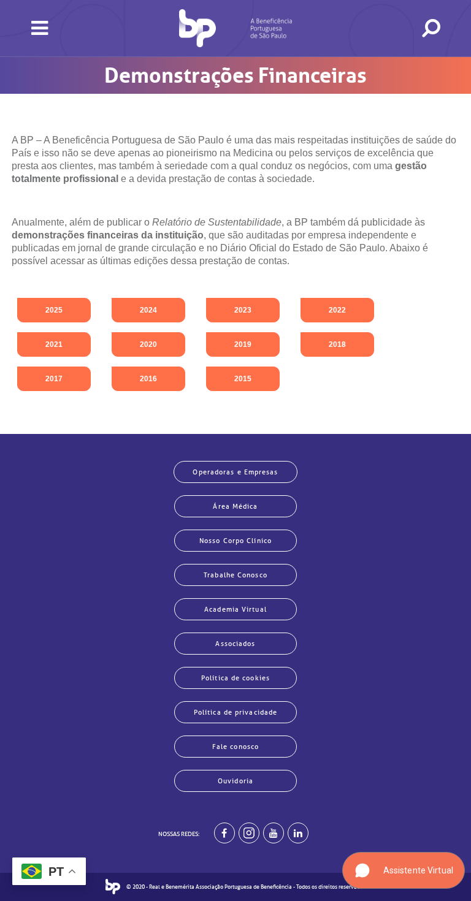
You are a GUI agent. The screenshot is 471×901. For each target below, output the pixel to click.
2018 (337, 344)
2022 (337, 310)
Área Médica (235, 506)
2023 (242, 310)
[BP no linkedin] (298, 833)
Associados (235, 643)
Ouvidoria (235, 781)
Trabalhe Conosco (235, 575)
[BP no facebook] (224, 833)
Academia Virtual (235, 609)
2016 (148, 378)
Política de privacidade (235, 712)
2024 (148, 310)
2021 (54, 344)
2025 (54, 310)
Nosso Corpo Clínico (235, 540)
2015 (242, 378)
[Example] (249, 833)
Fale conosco (235, 746)
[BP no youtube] (273, 833)
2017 (54, 378)
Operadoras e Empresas (235, 472)
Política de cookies (235, 678)
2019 (242, 344)
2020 (148, 344)
